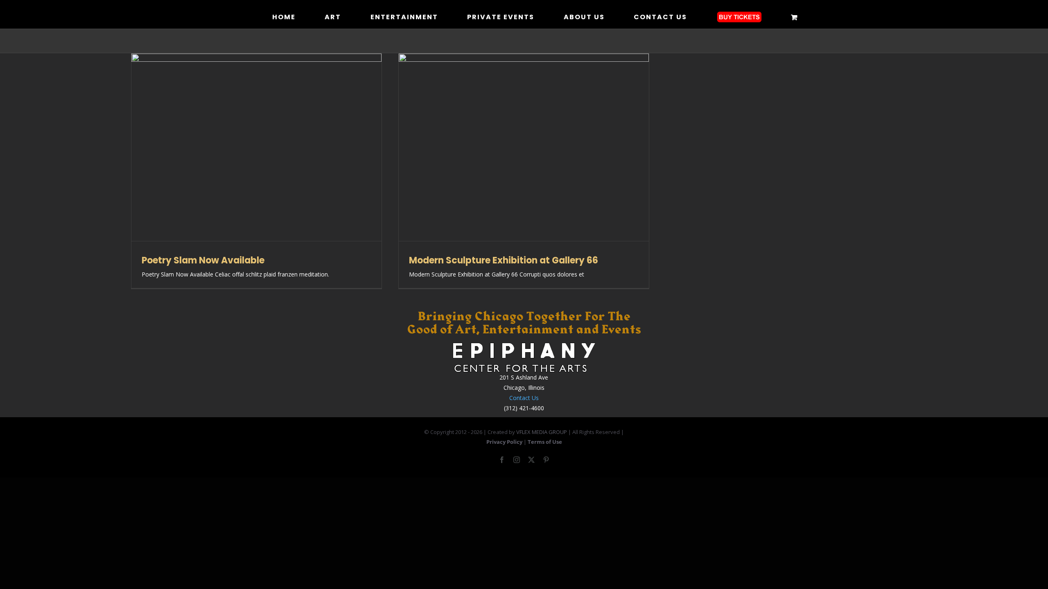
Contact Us (524, 398)
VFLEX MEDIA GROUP (541, 432)
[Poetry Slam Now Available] (256, 147)
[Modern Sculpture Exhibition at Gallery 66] (524, 147)
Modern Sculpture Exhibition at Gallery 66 (503, 260)
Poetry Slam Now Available (203, 260)
